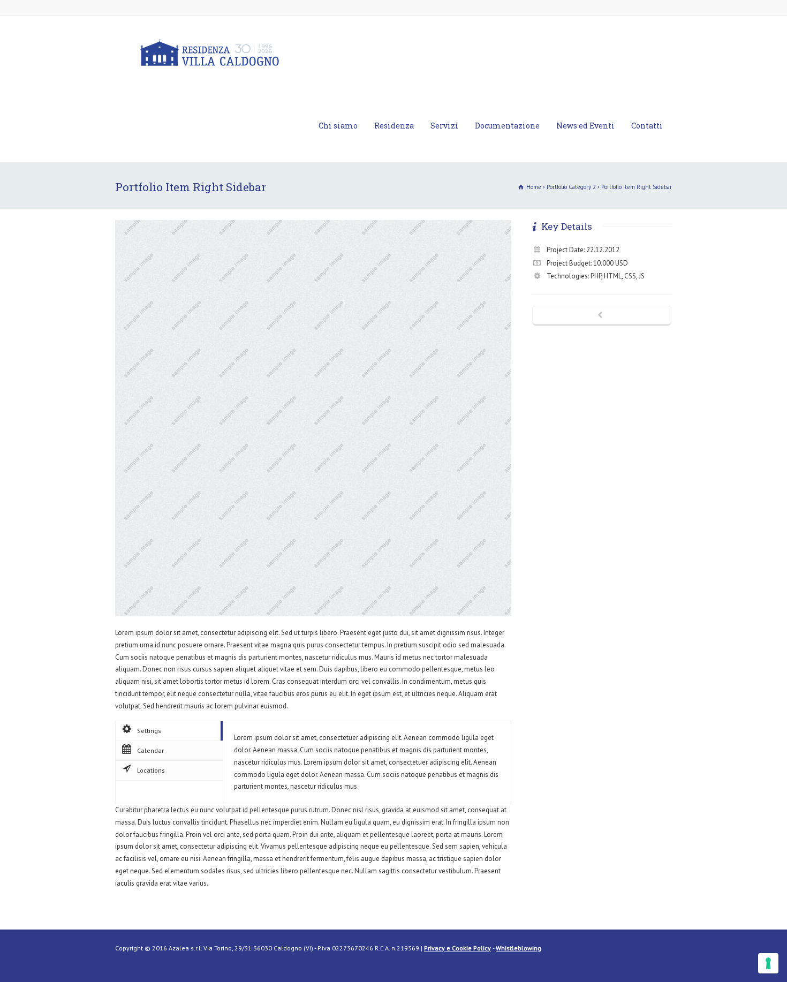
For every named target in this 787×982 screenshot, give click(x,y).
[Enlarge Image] (313, 220)
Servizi (444, 125)
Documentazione (507, 125)
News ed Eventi (585, 125)
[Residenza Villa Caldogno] (209, 52)
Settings (149, 731)
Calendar (150, 750)
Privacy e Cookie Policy (457, 948)
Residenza (394, 125)
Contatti (647, 125)
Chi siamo (338, 125)
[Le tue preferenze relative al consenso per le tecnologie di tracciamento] (768, 963)
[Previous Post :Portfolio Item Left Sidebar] (601, 316)
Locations (151, 770)
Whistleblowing (518, 948)
